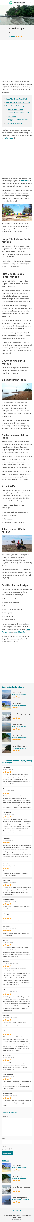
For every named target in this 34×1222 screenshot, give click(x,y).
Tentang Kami (7, 1215)
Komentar (5, 1116)
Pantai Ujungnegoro (19, 746)
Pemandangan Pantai (15, 109)
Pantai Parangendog (19, 1198)
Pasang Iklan (17, 1217)
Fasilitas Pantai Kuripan (14, 123)
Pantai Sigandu (17, 725)
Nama (3, 1138)
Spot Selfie (12, 116)
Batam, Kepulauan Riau (19, 705)
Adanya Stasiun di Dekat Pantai (19, 113)
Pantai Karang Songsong (21, 714)
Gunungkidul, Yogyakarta (21, 1200)
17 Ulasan (12, 36)
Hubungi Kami (16, 1215)
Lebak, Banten (17, 716)
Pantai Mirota (17, 735)
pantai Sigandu (19, 632)
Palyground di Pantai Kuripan (18, 120)
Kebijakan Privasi (26, 1215)
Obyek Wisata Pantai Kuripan (16, 106)
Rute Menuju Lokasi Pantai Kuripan (18, 102)
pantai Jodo (25, 181)
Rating (4, 1146)
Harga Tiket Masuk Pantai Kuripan (17, 99)
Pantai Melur (16, 703)
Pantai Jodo (16, 692)
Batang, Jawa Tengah (19, 694)
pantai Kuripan (9, 138)
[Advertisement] (17, 61)
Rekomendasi (5, 1160)
